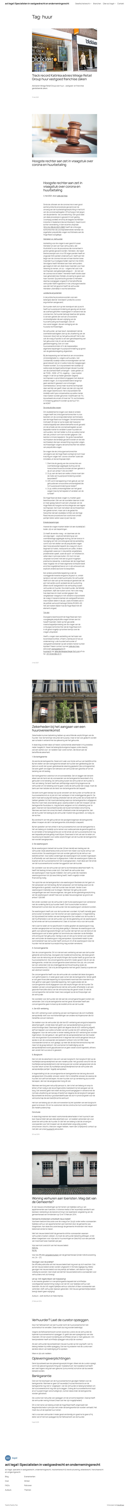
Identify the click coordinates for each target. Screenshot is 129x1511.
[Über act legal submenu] (114, 3)
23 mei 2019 (36, 1134)
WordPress (120, 1505)
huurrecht (47, 651)
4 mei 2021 (35, 663)
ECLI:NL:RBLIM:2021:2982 (54, 227)
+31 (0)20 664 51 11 (53, 654)
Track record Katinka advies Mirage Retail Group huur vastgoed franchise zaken (62, 77)
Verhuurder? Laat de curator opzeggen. (60, 1320)
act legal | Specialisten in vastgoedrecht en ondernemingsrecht (37, 3)
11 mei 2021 (35, 97)
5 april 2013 (35, 1422)
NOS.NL (35, 1248)
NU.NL (34, 1250)
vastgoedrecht (57, 649)
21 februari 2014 (37, 1301)
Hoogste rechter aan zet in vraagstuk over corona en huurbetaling (62, 162)
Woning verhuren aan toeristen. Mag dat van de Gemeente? (64, 1200)
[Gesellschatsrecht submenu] (90, 3)
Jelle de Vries (62, 196)
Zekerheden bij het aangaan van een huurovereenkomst (58, 728)
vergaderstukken (52, 1255)
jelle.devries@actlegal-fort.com (67, 651)
